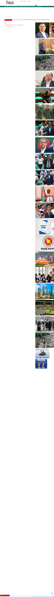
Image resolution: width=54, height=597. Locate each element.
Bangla (39, 0)
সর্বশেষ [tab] (38, 21)
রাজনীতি (10, 6)
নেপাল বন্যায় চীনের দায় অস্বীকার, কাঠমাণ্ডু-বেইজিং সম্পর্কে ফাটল (37, 19)
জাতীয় (7, 6)
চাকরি (39, 6)
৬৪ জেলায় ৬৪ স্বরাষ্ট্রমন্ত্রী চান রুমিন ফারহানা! (40, 103)
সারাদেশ (15, 6)
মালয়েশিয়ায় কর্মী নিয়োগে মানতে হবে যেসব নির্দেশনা (40, 299)
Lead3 (7, 22)
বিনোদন (25, 6)
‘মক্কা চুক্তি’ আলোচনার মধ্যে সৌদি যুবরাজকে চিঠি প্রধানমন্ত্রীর (19, 19)
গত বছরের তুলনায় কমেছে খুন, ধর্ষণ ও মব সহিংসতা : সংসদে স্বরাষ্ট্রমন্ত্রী (42, 185)
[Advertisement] (27, 13)
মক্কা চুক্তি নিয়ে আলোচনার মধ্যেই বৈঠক (28, 19)
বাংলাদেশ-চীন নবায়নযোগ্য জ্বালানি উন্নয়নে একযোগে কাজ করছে (42, 218)
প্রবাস (37, 6)
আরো (41, 6)
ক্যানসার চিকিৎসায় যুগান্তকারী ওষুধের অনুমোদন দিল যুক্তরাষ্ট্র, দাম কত (42, 234)
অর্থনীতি (13, 6)
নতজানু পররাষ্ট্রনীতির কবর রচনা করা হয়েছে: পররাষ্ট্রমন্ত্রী (41, 169)
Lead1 (5, 22)
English (38, 0)
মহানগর (18, 6)
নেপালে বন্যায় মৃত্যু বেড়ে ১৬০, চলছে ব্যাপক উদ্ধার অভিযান (41, 348)
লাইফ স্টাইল (29, 6)
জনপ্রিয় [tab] (46, 21)
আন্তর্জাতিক (20, 6)
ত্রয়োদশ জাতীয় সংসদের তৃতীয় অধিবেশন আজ (40, 315)
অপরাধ (27, 6)
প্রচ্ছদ (5, 6)
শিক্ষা (32, 6)
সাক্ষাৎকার (35, 6)
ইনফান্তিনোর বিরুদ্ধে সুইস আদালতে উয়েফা (47, 19)
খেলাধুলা (23, 6)
